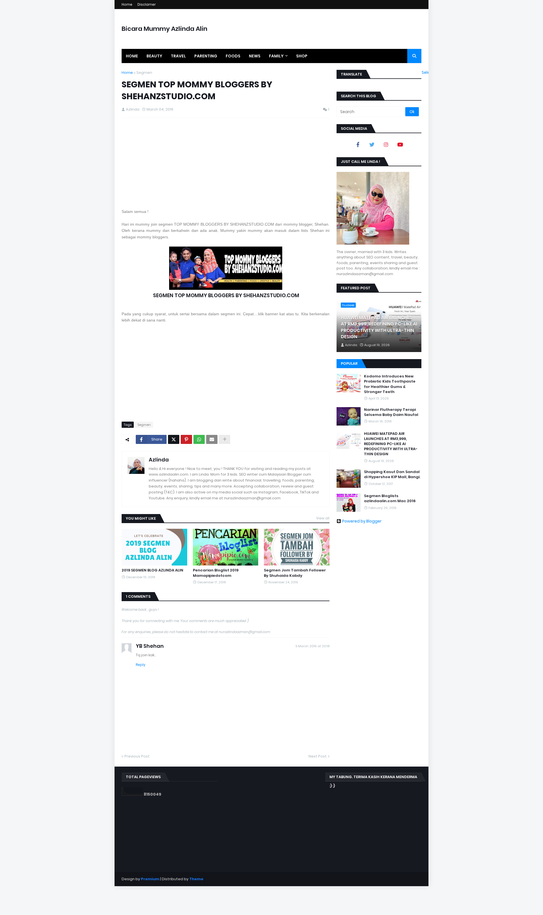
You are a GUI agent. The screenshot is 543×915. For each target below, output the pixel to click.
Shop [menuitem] (301, 56)
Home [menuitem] (132, 56)
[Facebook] (357, 144)
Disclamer (146, 4)
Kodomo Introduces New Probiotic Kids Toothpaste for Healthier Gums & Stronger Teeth (389, 384)
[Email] (211, 439)
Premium (150, 879)
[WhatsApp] (199, 439)
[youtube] (400, 144)
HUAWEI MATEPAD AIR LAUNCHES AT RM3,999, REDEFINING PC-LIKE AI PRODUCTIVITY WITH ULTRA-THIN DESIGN (379, 327)
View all (322, 518)
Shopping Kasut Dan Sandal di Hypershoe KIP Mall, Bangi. (392, 474)
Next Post (318, 756)
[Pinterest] (186, 439)
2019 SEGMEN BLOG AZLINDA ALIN (152, 570)
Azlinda (159, 459)
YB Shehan (150, 645)
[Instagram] (386, 144)
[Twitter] (173, 439)
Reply (140, 664)
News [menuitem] (254, 56)
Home (127, 4)
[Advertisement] (225, 163)
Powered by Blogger (362, 521)
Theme (196, 879)
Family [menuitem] (276, 56)
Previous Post (137, 756)
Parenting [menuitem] (205, 56)
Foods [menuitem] (233, 56)
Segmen (144, 72)
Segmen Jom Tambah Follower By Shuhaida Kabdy (295, 573)
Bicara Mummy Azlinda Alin (164, 28)
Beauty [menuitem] (154, 56)
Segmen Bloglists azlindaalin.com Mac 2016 (390, 498)
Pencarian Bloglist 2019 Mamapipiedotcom (215, 573)
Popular (349, 363)
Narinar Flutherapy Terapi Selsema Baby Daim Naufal (391, 412)
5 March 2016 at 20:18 (312, 646)
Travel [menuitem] (178, 56)
